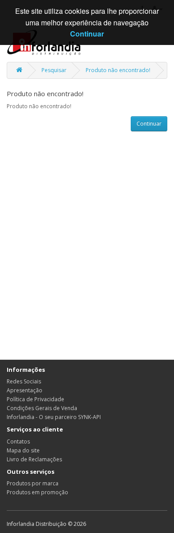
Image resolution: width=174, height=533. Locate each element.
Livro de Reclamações (34, 459)
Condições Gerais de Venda (42, 408)
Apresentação (24, 390)
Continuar (149, 123)
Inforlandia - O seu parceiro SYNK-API (54, 417)
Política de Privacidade (35, 399)
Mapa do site (23, 450)
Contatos (18, 441)
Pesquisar (53, 70)
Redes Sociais (24, 381)
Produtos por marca (32, 483)
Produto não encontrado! (118, 70)
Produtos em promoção (37, 492)
